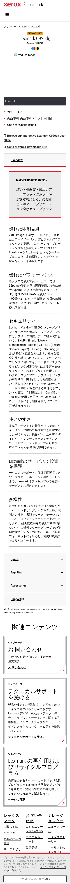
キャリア (9, 833)
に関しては (11, 826)
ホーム (46, 4)
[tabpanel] (35, 360)
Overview (17, 160)
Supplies (16, 572)
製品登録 (31, 847)
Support (16, 599)
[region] (35, 868)
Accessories (18, 585)
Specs (14, 559)
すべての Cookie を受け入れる (35, 878)
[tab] (35, 160)
